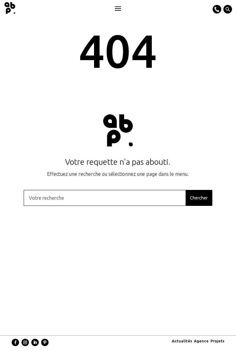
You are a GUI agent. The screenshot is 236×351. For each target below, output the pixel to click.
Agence (201, 341)
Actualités (182, 341)
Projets (217, 341)
